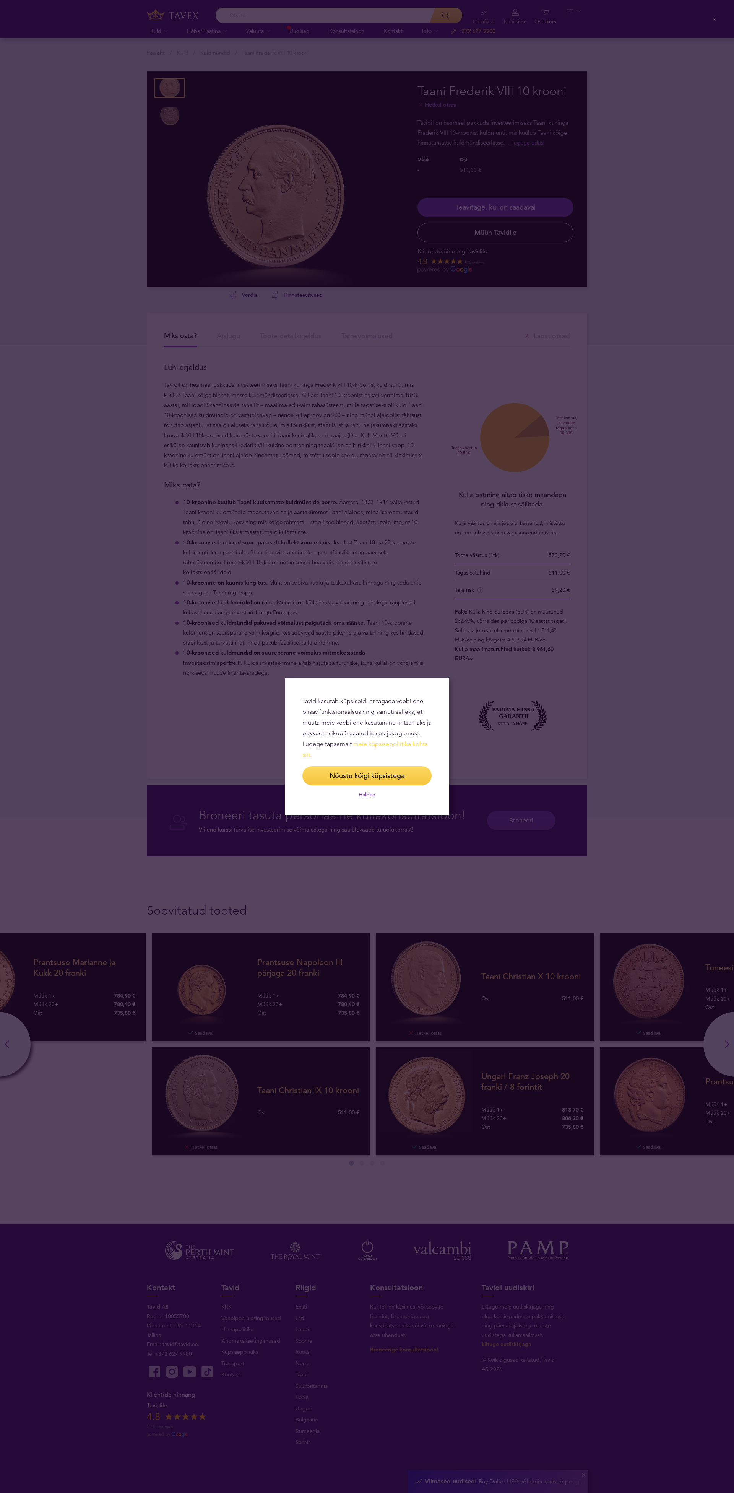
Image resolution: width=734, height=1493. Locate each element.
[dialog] (367, 746)
